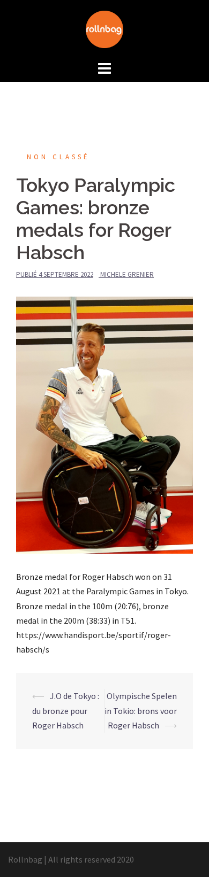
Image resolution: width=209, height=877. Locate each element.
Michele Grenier (127, 274)
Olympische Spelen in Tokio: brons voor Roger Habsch (140, 710)
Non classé (58, 156)
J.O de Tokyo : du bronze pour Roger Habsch (65, 710)
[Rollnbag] (104, 28)
